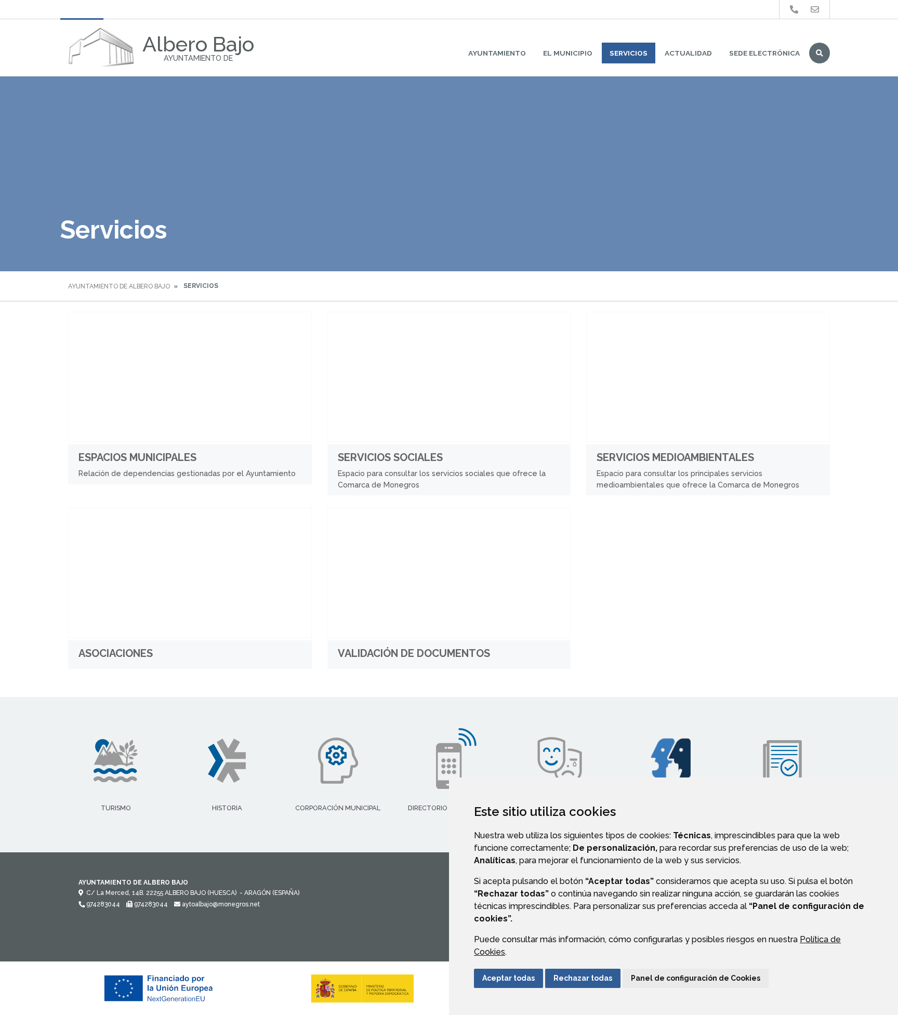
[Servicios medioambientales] (708, 377)
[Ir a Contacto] (815, 10)
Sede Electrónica (764, 53)
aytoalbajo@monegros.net (220, 904)
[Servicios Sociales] (449, 377)
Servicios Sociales (390, 457)
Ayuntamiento (497, 53)
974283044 (102, 904)
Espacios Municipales (137, 457)
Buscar (819, 53)
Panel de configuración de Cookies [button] (695, 978)
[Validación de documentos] (449, 573)
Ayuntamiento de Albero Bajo (119, 286)
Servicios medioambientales (675, 457)
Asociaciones (115, 653)
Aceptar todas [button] (508, 978)
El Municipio (567, 53)
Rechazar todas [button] (582, 978)
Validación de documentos (414, 653)
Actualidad (688, 53)
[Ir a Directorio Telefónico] (794, 10)
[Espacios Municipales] (190, 377)
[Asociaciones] (190, 573)
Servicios (629, 53)
